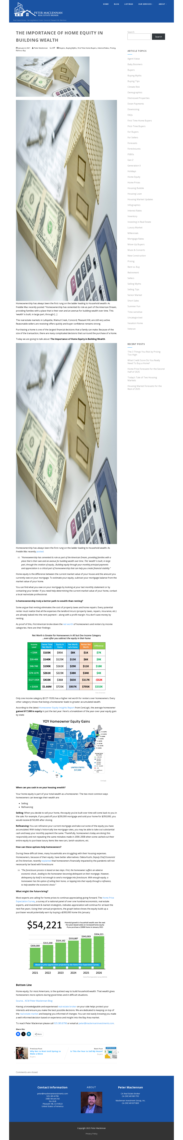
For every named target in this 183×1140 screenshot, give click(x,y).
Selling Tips (133, 289)
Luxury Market (135, 227)
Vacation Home (135, 323)
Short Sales (133, 300)
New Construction (137, 255)
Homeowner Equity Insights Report (56, 707)
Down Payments (136, 103)
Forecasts (132, 143)
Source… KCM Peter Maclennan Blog (34, 1000)
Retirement (133, 272)
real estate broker (67, 1006)
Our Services (145, 4)
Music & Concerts (136, 250)
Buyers (62, 48)
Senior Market (135, 295)
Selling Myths (134, 283)
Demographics (135, 92)
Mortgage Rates (136, 238)
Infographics (134, 205)
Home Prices (134, 182)
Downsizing (133, 109)
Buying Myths (71, 48)
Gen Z (130, 160)
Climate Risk (134, 86)
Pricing (112, 48)
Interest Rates (103, 48)
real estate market (29, 1013)
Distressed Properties (139, 98)
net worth (68, 624)
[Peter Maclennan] (38, 17)
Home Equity (134, 176)
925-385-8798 (52, 1096)
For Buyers (133, 131)
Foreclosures (134, 148)
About (162, 4)
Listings (128, 4)
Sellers (131, 278)
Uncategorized (135, 317)
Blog (116, 4)
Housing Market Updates (140, 199)
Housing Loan (135, 193)
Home (106, 4)
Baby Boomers (135, 64)
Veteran (132, 328)
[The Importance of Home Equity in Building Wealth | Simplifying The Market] (66, 663)
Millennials (133, 233)
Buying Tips (134, 81)
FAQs (130, 114)
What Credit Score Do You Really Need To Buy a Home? (144, 362)
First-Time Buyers (136, 126)
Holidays (132, 171)
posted (39, 551)
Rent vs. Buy (21, 50)
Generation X (134, 165)
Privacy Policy (91, 1133)
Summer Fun (134, 306)
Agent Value (134, 58)
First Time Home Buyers (87, 48)
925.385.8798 (60, 1023)
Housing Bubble (136, 188)
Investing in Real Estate (139, 221)
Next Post (86, 1050)
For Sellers (133, 137)
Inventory (132, 216)
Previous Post (45, 1051)
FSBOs (131, 154)
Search (131, 32)
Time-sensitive (135, 311)
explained (46, 860)
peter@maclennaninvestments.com (96, 1023)
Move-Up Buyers (136, 244)
